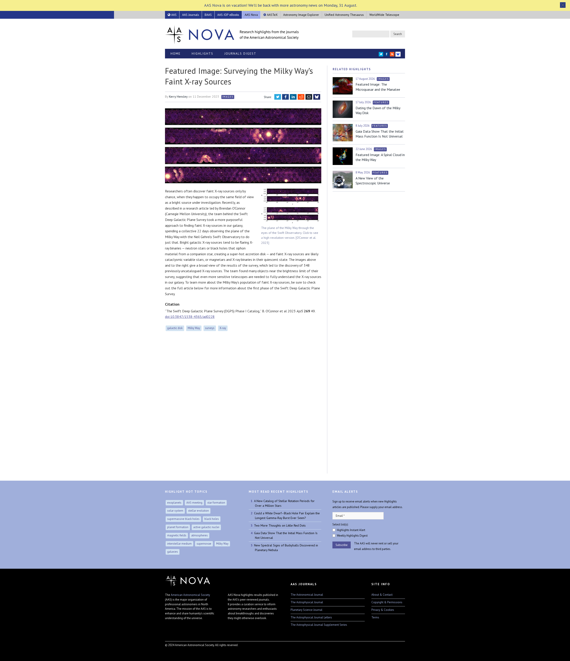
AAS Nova (251, 15)
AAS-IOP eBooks (228, 15)
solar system (175, 511)
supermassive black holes (183, 519)
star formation (216, 503)
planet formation (177, 527)
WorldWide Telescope (384, 15)
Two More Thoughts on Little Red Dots (280, 525)
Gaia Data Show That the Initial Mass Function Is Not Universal (379, 133)
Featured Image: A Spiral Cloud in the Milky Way (380, 157)
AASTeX (272, 15)
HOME (176, 53)
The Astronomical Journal (307, 595)
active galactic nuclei (206, 527)
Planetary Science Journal (306, 610)
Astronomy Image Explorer (301, 15)
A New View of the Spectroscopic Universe (373, 180)
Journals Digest (240, 53)
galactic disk (175, 328)
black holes (211, 519)
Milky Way (194, 328)
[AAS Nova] (232, 33)
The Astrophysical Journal (307, 602)
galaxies (172, 552)
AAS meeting (194, 503)
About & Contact (382, 595)
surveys (209, 328)
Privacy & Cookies (382, 610)
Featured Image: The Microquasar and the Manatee (378, 86)
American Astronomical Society (190, 595)
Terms (375, 617)
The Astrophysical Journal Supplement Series (319, 625)
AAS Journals (190, 15)
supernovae (204, 544)
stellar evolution (198, 511)
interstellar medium (179, 544)
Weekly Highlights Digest (352, 535)
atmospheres (199, 535)
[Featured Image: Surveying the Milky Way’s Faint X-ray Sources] (243, 146)
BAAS (208, 15)
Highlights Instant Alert (351, 530)
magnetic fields (176, 535)
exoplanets (174, 503)
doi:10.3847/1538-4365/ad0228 (190, 316)
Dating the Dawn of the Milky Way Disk (378, 110)
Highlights (202, 53)
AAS (173, 15)
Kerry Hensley (178, 97)
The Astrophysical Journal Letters (311, 617)
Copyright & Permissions (386, 602)
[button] (563, 5)
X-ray (223, 328)
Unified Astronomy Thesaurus (344, 15)
